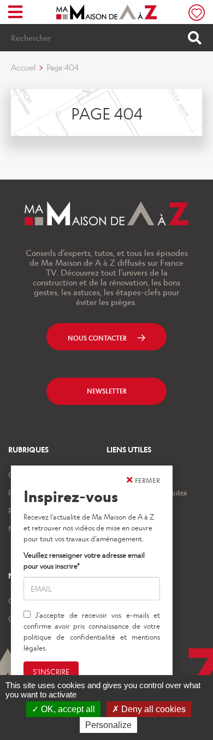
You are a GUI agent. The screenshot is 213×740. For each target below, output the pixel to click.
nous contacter (97, 338)
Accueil (23, 67)
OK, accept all (67, 709)
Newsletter (107, 391)
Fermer (147, 480)
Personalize (108, 725)
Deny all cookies (152, 709)
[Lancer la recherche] (195, 37)
